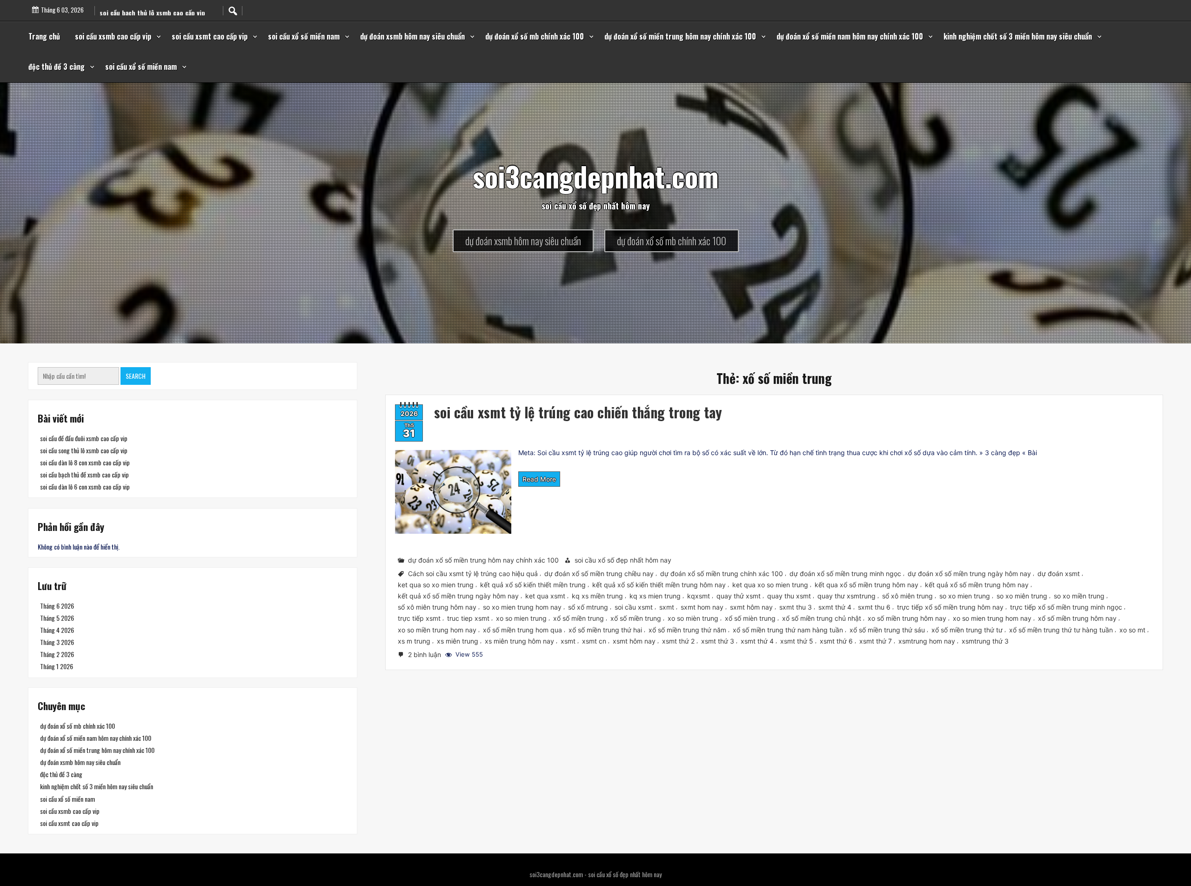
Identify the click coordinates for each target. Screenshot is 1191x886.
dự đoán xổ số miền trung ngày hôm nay (969, 573)
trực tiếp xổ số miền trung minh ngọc (1066, 607)
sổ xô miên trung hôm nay (437, 607)
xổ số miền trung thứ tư (967, 629)
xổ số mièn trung (750, 618)
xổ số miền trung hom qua (522, 629)
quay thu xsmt (789, 596)
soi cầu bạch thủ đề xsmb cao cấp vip (84, 474)
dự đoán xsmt (1058, 573)
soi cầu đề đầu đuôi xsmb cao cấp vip (83, 438)
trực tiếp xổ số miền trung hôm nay (950, 607)
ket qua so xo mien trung (436, 585)
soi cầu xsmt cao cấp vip (210, 36)
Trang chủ (44, 36)
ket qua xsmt (545, 596)
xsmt (568, 640)
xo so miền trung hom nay (437, 629)
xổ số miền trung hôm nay (1077, 618)
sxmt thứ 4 (834, 607)
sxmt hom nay (702, 607)
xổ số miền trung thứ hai (605, 629)
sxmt (666, 607)
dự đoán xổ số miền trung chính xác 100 (721, 573)
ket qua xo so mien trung (770, 585)
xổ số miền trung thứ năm (687, 629)
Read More (539, 479)
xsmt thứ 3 (717, 640)
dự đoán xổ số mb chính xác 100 (534, 36)
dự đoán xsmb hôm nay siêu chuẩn (412, 36)
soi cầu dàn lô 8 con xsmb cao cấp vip (85, 462)
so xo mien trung (964, 596)
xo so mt (1132, 629)
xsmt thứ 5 (796, 640)
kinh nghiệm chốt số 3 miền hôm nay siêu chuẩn (1017, 36)
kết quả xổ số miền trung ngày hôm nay (458, 596)
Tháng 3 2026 (57, 642)
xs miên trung (457, 640)
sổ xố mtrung (588, 607)
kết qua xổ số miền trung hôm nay (866, 585)
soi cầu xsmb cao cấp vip (113, 36)
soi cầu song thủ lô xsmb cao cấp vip (83, 450)
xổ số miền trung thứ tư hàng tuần (1061, 629)
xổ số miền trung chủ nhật (821, 618)
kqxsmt (698, 596)
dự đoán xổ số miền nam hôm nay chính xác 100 (849, 36)
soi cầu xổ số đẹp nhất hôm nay (623, 560)
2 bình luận (425, 655)
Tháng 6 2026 (57, 606)
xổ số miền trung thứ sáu (887, 629)
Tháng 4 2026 (57, 630)
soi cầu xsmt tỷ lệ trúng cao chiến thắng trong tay (578, 412)
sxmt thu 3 (795, 607)
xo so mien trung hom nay (992, 618)
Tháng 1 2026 (56, 666)
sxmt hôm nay (751, 607)
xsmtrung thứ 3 (985, 640)
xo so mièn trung (693, 618)
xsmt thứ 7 (875, 640)
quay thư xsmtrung (846, 596)
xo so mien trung (521, 618)
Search (136, 376)
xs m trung (414, 640)
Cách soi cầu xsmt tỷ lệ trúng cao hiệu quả (473, 573)
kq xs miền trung (597, 596)
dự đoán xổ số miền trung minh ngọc (845, 573)
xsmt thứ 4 (757, 640)
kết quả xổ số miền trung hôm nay (977, 585)
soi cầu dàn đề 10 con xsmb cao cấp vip (156, 15)
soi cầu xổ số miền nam (304, 36)
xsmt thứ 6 (836, 640)
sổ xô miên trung (907, 596)
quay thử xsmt (738, 596)
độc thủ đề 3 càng (56, 66)
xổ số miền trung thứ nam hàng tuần (788, 629)
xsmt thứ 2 (678, 640)
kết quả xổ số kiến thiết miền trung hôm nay (659, 585)
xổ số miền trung (578, 618)
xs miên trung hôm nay (519, 640)
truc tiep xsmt (468, 618)
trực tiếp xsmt (419, 618)
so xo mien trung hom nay (522, 607)
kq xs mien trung (655, 596)
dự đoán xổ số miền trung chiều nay (599, 573)
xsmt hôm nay (634, 640)
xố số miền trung (635, 618)
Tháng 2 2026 (57, 654)
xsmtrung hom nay (926, 640)
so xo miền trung (1079, 596)
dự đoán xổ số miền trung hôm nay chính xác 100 (680, 36)
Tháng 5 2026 (57, 618)
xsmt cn (594, 640)
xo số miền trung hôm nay (907, 618)
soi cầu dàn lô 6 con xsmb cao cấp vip (85, 486)
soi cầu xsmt (634, 607)
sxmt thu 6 (874, 607)
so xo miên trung (1022, 596)
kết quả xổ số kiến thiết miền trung (533, 585)
